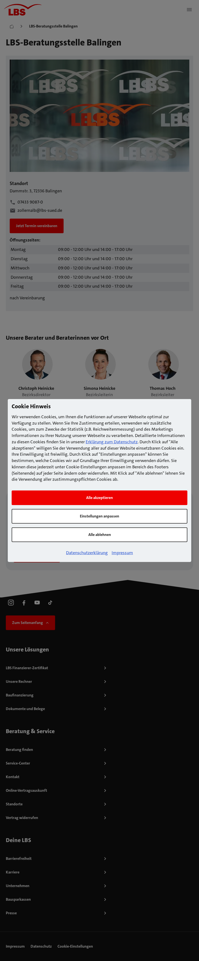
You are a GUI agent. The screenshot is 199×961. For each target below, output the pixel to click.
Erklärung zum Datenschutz (112, 442)
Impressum (122, 553)
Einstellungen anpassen (99, 516)
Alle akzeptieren (99, 497)
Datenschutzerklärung (87, 553)
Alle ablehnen (99, 534)
